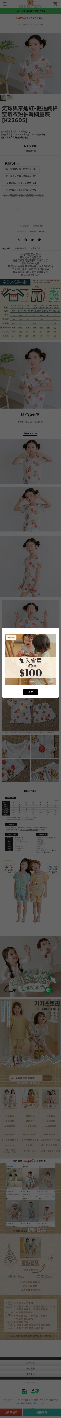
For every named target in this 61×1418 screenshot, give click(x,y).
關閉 (30, 692)
